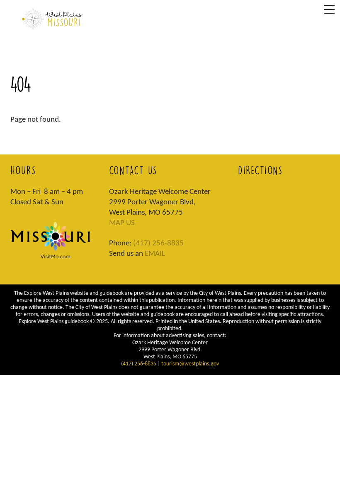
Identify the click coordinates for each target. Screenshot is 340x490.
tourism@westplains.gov (190, 364)
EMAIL (155, 254)
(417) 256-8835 (158, 243)
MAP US (122, 223)
